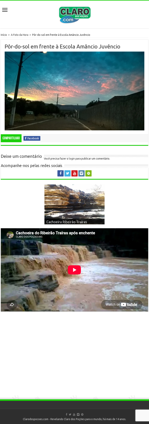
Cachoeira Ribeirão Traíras (66, 222)
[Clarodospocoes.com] (74, 13)
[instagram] (81, 173)
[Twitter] (67, 173)
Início (4, 34)
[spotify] (88, 173)
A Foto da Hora (19, 34)
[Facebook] (60, 173)
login (72, 158)
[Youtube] (74, 173)
